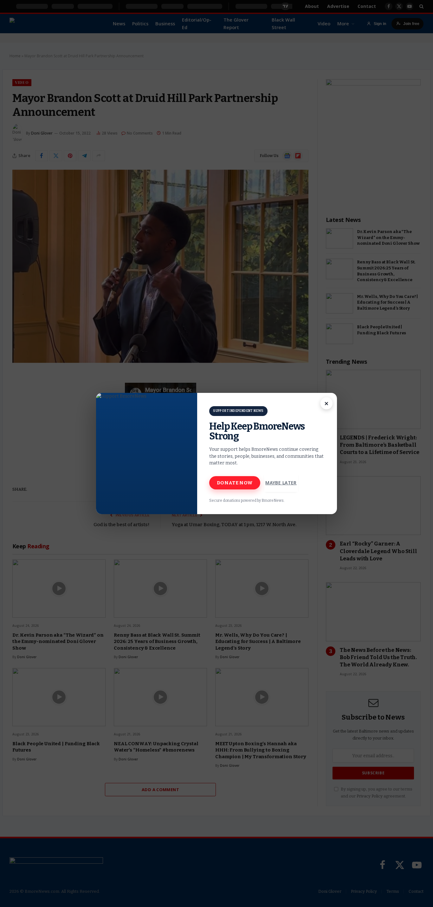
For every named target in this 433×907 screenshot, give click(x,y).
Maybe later (281, 483)
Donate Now (235, 483)
